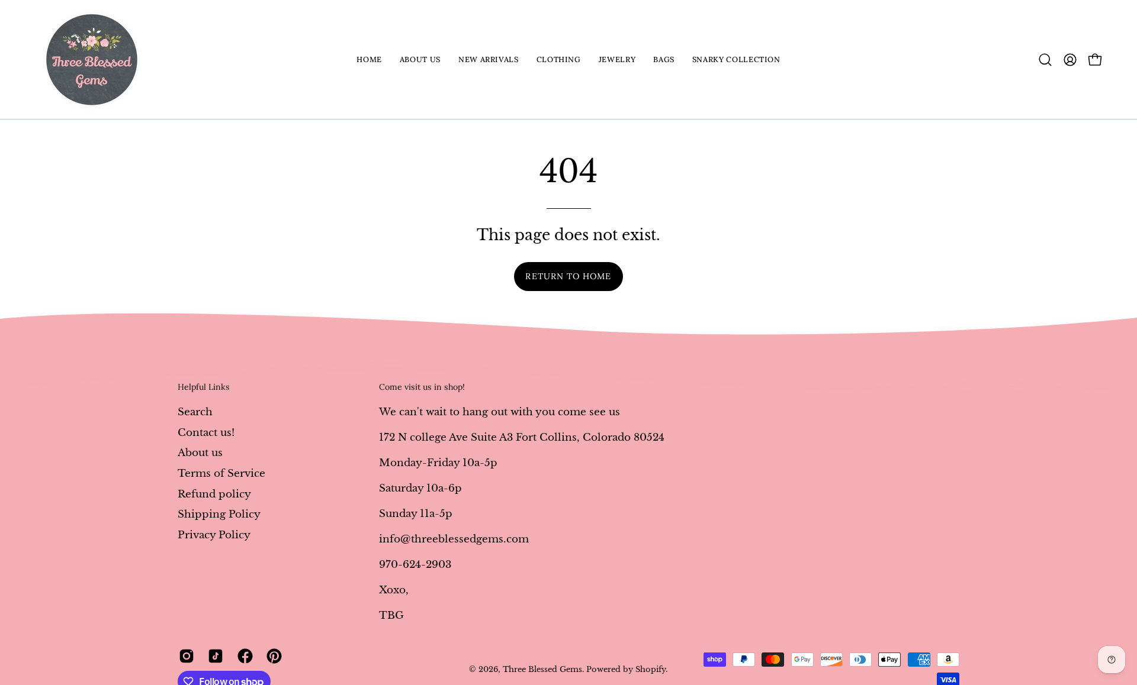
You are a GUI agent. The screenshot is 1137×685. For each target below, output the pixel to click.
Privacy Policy (214, 534)
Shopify (650, 669)
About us (200, 453)
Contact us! (206, 432)
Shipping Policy (219, 514)
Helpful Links (204, 387)
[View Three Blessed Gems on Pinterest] (272, 656)
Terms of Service (221, 473)
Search (195, 412)
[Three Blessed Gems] (92, 59)
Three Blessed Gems (542, 669)
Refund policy (214, 493)
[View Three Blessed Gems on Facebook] (243, 656)
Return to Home (568, 276)
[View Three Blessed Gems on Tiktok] (213, 656)
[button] (420, 59)
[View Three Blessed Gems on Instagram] (184, 656)
